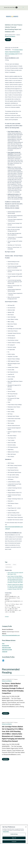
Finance (14, 564)
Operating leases (9, 567)
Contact (7, 616)
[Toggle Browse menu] (23, 7)
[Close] (25, 827)
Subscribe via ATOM (7, 649)
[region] (14, 834)
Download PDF (5, 645)
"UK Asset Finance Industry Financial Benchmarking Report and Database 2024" (14, 51)
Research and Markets (10, 36)
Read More (5, 713)
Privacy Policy (6, 831)
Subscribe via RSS (6, 647)
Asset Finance (8, 564)
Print (3, 643)
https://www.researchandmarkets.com (11, 635)
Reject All (14, 837)
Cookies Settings (14, 834)
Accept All (14, 841)
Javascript (4, 651)
